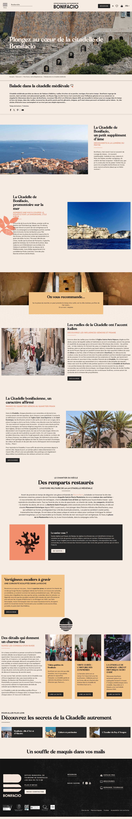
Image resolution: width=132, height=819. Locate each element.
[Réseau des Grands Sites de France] (35, 807)
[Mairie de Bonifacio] (18, 807)
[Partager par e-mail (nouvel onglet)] (22, 110)
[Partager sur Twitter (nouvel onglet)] (14, 110)
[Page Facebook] (83, 783)
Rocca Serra (78, 495)
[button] (21, 4)
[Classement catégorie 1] (52, 807)
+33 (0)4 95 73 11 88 (33, 780)
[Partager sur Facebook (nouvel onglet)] (10, 110)
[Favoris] (117, 6)
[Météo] (113, 6)
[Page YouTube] (90, 783)
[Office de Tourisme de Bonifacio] (66, 6)
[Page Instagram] (87, 783)
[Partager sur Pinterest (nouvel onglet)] (18, 110)
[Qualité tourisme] (45, 807)
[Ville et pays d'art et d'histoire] (27, 807)
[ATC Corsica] (8, 807)
